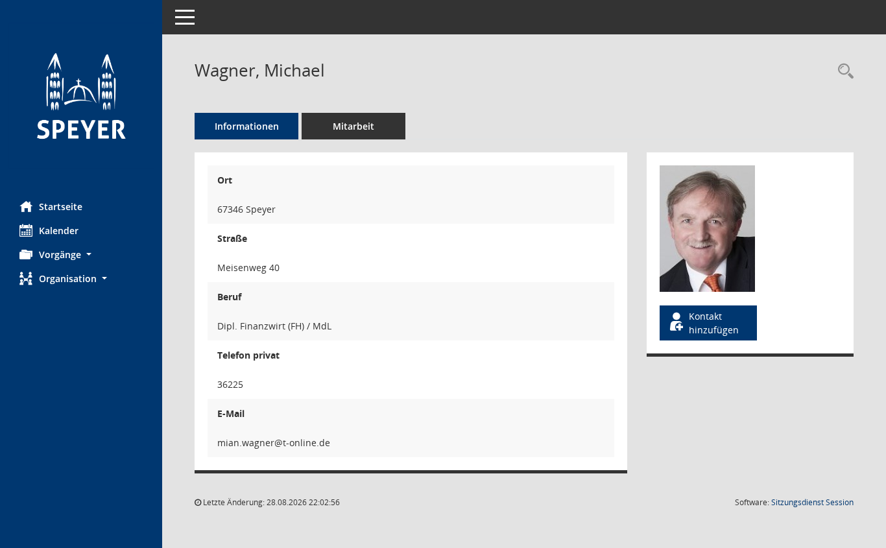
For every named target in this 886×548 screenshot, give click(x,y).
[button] (81, 255)
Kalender (58, 230)
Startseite (60, 206)
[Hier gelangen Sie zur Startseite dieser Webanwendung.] (81, 96)
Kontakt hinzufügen (714, 323)
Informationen (247, 126)
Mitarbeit (353, 126)
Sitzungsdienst (812, 502)
